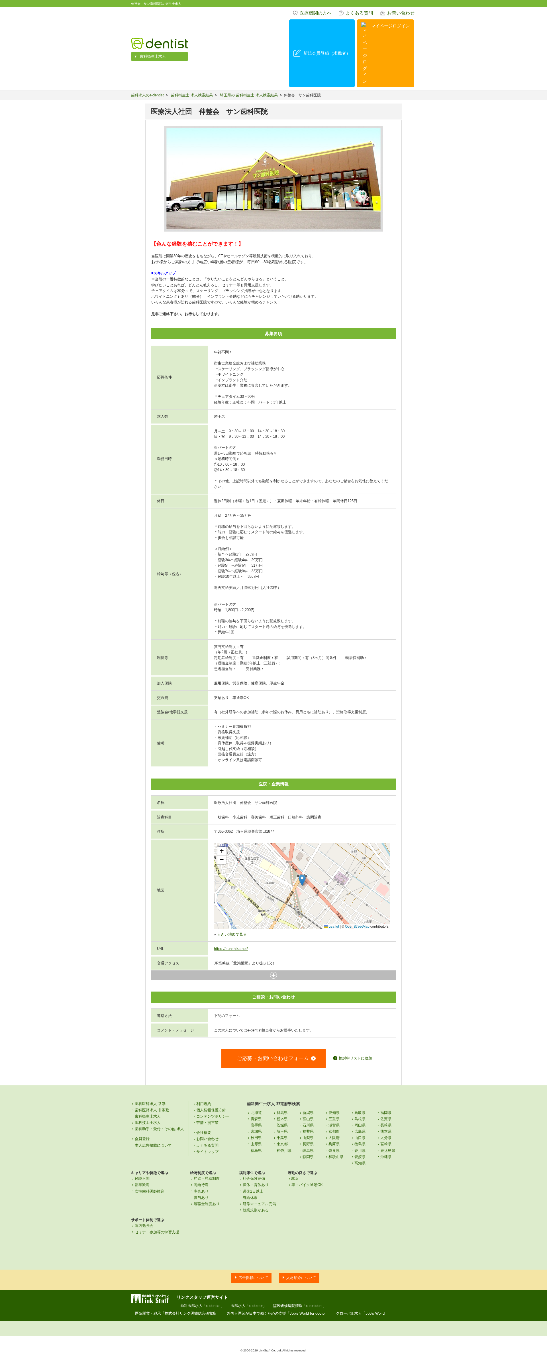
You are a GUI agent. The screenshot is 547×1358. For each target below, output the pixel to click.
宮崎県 (385, 1144)
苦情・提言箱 (207, 1122)
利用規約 (203, 1104)
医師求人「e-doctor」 (248, 1306)
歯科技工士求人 (148, 1122)
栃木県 (282, 1119)
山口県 (360, 1138)
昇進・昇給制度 (207, 1178)
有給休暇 (250, 1197)
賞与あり (201, 1197)
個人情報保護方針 (211, 1110)
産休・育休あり (256, 1185)
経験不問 (142, 1178)
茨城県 (282, 1125)
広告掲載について (253, 1278)
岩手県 (256, 1125)
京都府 (334, 1131)
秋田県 (256, 1138)
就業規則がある (256, 1210)
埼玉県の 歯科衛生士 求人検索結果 (249, 95)
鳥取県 (360, 1112)
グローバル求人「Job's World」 (362, 1313)
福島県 (256, 1150)
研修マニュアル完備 (259, 1204)
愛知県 (334, 1112)
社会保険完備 (254, 1178)
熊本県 (385, 1131)
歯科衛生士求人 (153, 56)
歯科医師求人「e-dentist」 (202, 1306)
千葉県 (282, 1138)
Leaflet (333, 926)
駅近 (295, 1178)
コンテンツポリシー (213, 1116)
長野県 (308, 1144)
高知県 (360, 1163)
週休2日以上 (253, 1191)
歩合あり (201, 1191)
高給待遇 (201, 1185)
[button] (302, 880)
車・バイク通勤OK (307, 1185)
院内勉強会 (144, 1225)
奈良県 (334, 1150)
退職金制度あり (207, 1204)
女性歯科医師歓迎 (149, 1191)
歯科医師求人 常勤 (150, 1104)
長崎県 (385, 1125)
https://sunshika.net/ (231, 948)
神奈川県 (284, 1150)
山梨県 (308, 1138)
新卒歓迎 (142, 1185)
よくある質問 (359, 13)
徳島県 (360, 1144)
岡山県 (360, 1125)
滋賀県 (334, 1125)
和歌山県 (335, 1157)
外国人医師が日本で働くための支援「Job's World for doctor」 (278, 1313)
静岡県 (308, 1157)
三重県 (334, 1119)
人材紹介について (301, 1278)
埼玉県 (282, 1131)
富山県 (308, 1119)
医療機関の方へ (316, 13)
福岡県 (385, 1112)
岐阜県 (308, 1150)
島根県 (360, 1119)
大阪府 (334, 1138)
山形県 (256, 1144)
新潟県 (308, 1112)
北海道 (256, 1112)
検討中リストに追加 (355, 1058)
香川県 (360, 1150)
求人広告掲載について (153, 1145)
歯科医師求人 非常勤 (152, 1110)
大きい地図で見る (232, 934)
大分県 (385, 1138)
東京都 (282, 1144)
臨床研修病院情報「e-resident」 (299, 1306)
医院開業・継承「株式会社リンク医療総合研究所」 (177, 1313)
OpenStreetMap (357, 926)
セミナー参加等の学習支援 (157, 1232)
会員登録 (142, 1139)
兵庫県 (334, 1144)
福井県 (308, 1131)
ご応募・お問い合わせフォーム (273, 1058)
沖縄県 (385, 1157)
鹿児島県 (387, 1150)
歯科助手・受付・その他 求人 (159, 1129)
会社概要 (203, 1132)
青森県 (256, 1119)
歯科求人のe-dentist (147, 95)
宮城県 (256, 1131)
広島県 (360, 1131)
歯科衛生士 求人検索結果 (192, 95)
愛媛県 (360, 1157)
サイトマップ (207, 1152)
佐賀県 (385, 1119)
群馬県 (282, 1112)
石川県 (308, 1125)
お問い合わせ (401, 13)
